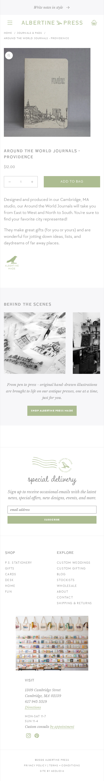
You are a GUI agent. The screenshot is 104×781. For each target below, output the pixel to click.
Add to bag (71, 181)
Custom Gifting (71, 568)
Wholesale (67, 586)
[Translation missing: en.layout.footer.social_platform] (28, 737)
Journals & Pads (29, 32)
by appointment (62, 727)
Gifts (10, 568)
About (62, 592)
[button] (10, 22)
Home (8, 32)
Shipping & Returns (74, 603)
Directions (33, 707)
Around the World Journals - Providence (36, 38)
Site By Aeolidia (52, 771)
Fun (8, 592)
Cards (10, 574)
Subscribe (52, 519)
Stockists (66, 580)
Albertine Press (57, 759)
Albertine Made (12, 267)
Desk (9, 580)
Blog (61, 574)
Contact (65, 597)
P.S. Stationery (18, 563)
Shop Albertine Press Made (52, 410)
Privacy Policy (35, 765)
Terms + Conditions (64, 765)
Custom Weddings (74, 563)
